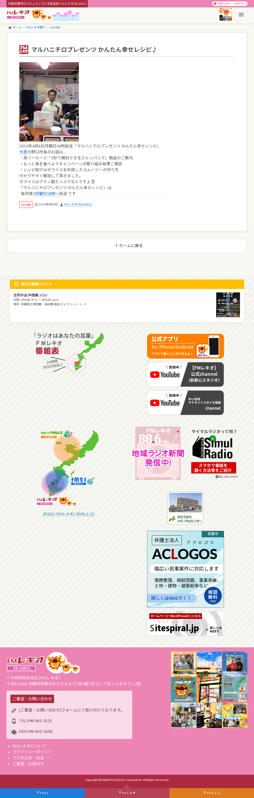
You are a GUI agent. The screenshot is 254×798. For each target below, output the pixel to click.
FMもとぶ (213, 793)
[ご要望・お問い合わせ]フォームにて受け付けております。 (71, 710)
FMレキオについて (29, 745)
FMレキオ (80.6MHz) (78, 204)
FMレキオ (128, 793)
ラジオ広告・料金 (28, 757)
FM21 (44, 793)
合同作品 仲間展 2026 (30, 295)
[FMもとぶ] (85, 514)
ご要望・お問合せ (28, 763)
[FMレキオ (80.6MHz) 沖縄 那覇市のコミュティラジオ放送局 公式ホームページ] (29, 14)
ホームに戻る (131, 245)
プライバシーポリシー (32, 751)
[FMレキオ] (65, 514)
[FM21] (48, 514)
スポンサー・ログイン (232, 3)
